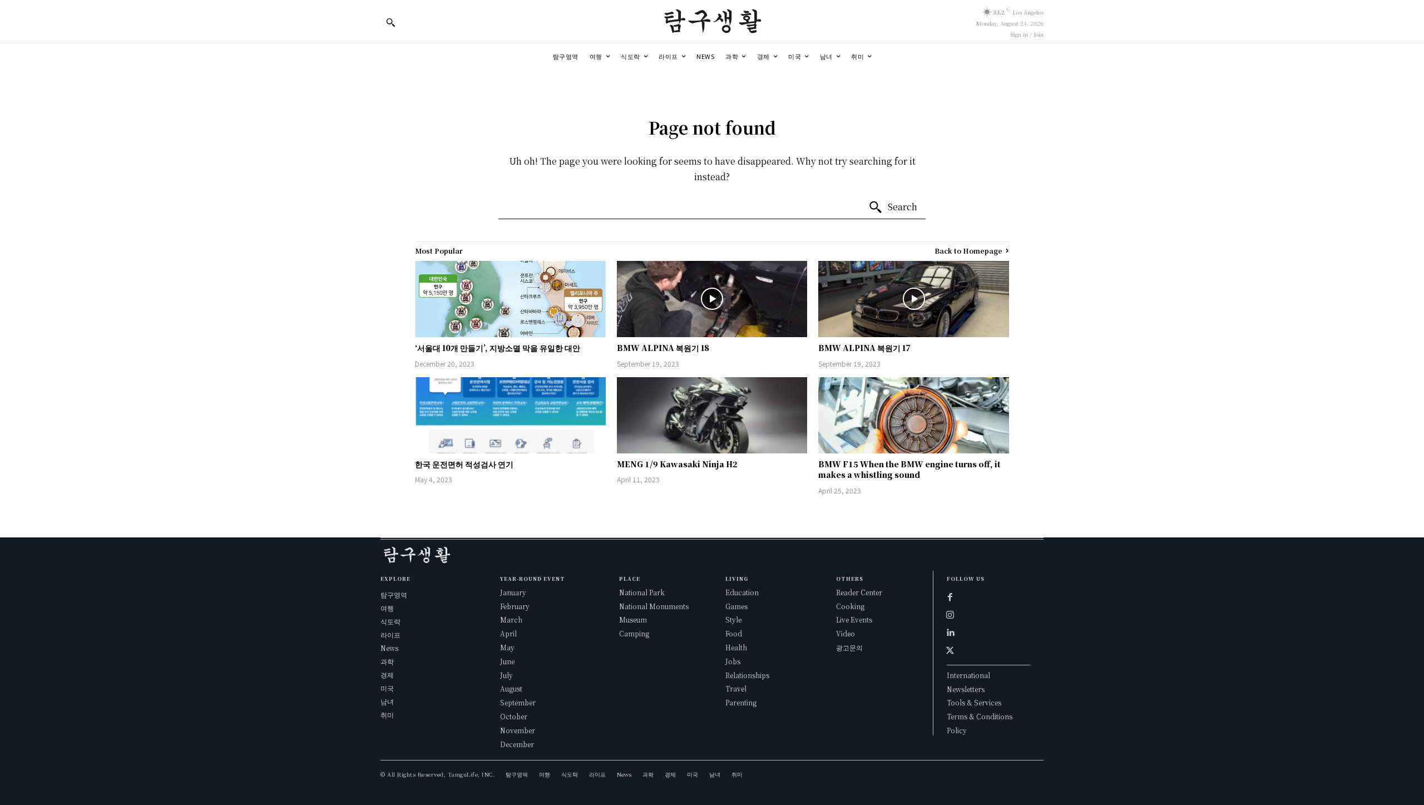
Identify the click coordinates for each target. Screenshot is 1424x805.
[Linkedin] (950, 632)
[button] (390, 22)
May (507, 647)
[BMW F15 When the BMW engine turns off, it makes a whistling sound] (913, 415)
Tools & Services (974, 702)
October (513, 716)
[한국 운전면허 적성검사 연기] (510, 415)
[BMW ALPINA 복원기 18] (712, 299)
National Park (642, 592)
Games (736, 606)
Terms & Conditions (979, 716)
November (517, 730)
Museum (633, 619)
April (508, 633)
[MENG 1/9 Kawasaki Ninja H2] (712, 415)
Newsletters (966, 689)
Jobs (732, 661)
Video (845, 633)
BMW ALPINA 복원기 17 (864, 347)
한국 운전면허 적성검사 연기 (464, 464)
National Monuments (654, 606)
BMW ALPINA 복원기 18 (663, 347)
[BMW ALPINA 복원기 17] (913, 299)
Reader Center (859, 592)
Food (733, 633)
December (517, 744)
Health (736, 647)
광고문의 (849, 647)
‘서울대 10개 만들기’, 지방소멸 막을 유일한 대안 (497, 347)
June (507, 661)
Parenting (740, 702)
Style (733, 619)
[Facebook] (950, 597)
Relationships (747, 675)
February (515, 606)
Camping (634, 633)
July (506, 675)
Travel (735, 688)
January (513, 592)
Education (742, 592)
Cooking (850, 606)
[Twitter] (950, 650)
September (518, 702)
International (968, 675)
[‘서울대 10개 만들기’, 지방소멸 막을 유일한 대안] (510, 299)
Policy (957, 730)
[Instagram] (950, 615)
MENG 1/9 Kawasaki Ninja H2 (677, 464)
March (511, 619)
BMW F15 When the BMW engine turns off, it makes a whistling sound (909, 469)
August (511, 688)
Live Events (854, 619)
